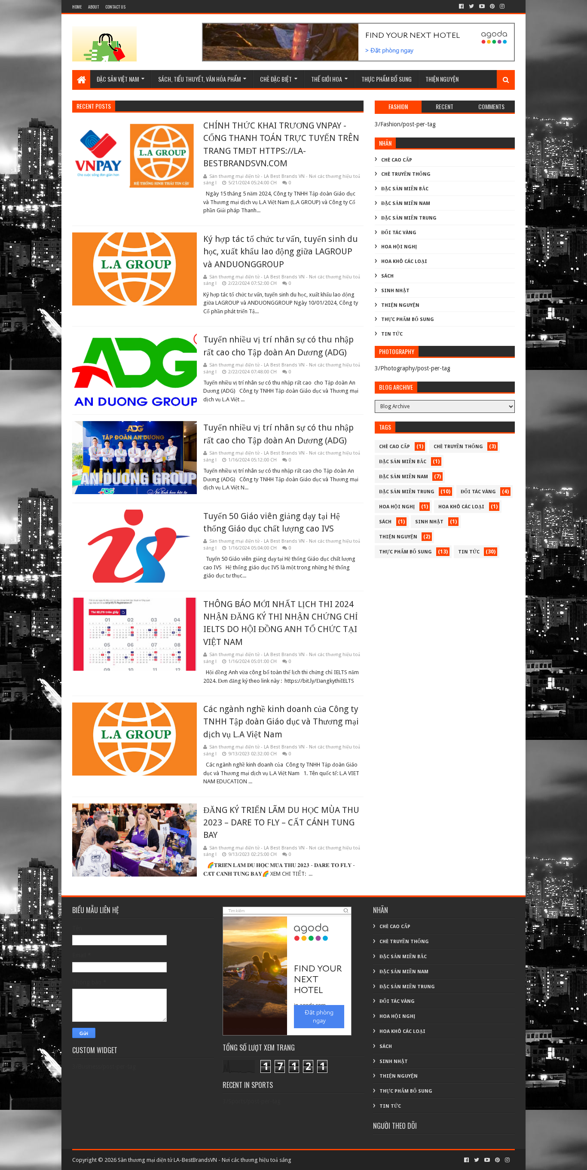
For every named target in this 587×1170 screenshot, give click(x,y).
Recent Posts (93, 105)
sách (387, 276)
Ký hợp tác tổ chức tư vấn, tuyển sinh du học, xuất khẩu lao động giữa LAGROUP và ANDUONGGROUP (280, 251)
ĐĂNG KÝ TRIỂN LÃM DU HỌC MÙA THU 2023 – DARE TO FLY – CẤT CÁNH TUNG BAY (281, 822)
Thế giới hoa (326, 78)
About (93, 6)
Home (77, 6)
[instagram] (501, 6)
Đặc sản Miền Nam (405, 203)
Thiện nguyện (442, 78)
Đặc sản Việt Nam (118, 78)
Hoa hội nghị (399, 247)
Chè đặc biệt (276, 78)
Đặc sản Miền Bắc (404, 189)
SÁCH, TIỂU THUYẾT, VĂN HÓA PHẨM (199, 78)
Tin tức (392, 334)
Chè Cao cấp (396, 160)
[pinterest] (492, 6)
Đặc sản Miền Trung (409, 218)
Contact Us (115, 6)
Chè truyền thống (406, 174)
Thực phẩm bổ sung (386, 78)
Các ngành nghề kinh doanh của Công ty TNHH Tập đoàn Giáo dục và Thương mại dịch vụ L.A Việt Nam (281, 721)
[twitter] (471, 6)
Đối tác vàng (398, 232)
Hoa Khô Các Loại (404, 261)
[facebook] (461, 6)
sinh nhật (395, 290)
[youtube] (481, 6)
